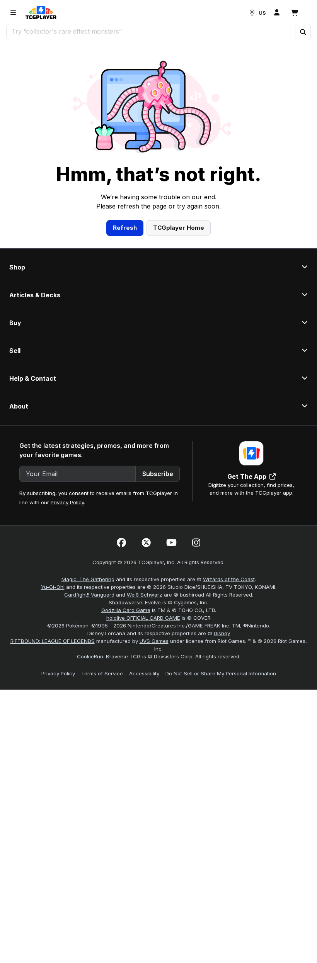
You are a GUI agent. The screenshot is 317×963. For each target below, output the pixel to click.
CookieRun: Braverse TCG (109, 656)
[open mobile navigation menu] (13, 13)
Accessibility (144, 673)
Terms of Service (102, 673)
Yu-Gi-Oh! (53, 587)
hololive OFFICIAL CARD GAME (143, 618)
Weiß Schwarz (144, 595)
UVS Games (154, 641)
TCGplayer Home (178, 227)
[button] (302, 32)
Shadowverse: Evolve (135, 602)
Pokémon (77, 625)
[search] (151, 31)
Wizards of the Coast (229, 579)
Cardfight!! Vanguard (89, 595)
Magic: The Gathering (87, 579)
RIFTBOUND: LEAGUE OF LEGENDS (52, 641)
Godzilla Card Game (125, 610)
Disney (222, 633)
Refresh (125, 227)
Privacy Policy (67, 502)
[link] (41, 12)
